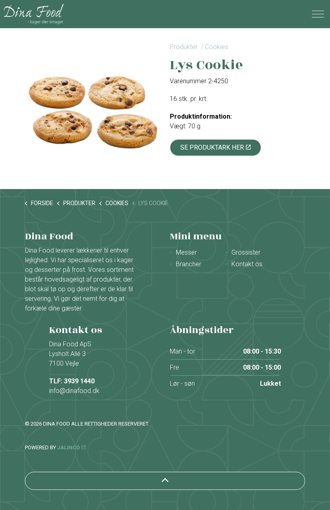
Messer (186, 252)
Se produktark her (212, 147)
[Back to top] (165, 481)
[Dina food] (34, 14)
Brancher (188, 264)
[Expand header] (318, 14)
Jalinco (68, 447)
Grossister (245, 252)
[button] (92, 108)
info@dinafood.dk (74, 391)
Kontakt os (246, 264)
